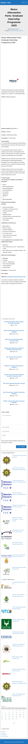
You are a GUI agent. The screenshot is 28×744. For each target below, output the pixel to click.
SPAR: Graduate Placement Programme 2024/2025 (14, 331)
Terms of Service (4, 736)
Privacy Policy (4, 734)
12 (23, 712)
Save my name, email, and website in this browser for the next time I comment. (13, 441)
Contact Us (3, 733)
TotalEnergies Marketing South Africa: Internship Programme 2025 (14, 349)
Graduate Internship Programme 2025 (16, 276)
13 (2, 714)
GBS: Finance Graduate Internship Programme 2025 (14, 340)
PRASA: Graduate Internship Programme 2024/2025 (14, 401)
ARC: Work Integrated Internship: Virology (14, 383)
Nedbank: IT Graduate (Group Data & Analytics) (14, 366)
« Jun (14, 723)
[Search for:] (26, 2)
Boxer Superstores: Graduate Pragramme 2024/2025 (14, 393)
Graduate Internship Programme (16, 30)
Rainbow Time (6, 2)
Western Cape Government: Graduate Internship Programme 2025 (14, 375)
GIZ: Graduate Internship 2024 (14, 357)
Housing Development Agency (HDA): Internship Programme (14, 322)
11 (20, 712)
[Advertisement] (14, 60)
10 (16, 712)
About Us (3, 731)
